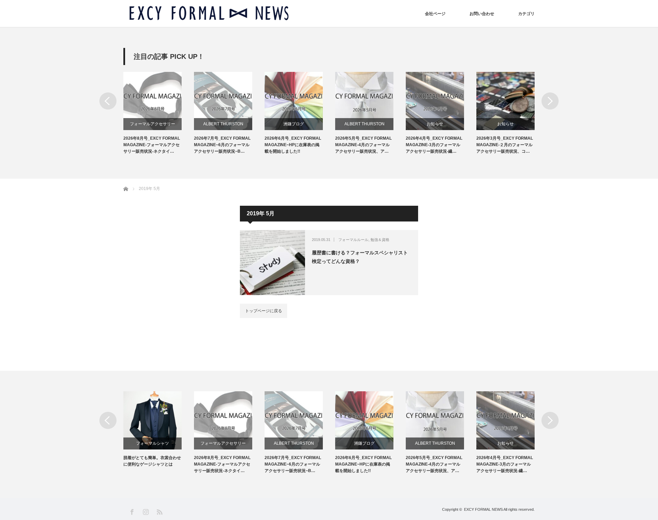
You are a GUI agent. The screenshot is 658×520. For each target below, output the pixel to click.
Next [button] (550, 101)
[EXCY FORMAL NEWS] (209, 13)
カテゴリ (526, 13)
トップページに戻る (263, 310)
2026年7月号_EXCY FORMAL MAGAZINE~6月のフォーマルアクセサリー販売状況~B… (222, 145)
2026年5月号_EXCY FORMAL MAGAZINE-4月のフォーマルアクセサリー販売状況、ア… (363, 145)
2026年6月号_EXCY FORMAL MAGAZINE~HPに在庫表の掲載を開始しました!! (293, 145)
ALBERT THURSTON (223, 124)
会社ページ (435, 13)
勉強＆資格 (379, 240)
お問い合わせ (482, 13)
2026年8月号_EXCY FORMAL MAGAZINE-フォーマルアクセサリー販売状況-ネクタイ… (151, 145)
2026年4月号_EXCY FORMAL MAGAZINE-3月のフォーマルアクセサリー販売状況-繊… (434, 145)
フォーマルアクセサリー (152, 124)
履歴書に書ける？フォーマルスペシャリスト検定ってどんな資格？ (360, 257)
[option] (158, 113)
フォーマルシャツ (152, 443)
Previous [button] (108, 101)
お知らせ (435, 124)
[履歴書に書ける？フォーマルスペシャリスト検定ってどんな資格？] (272, 262)
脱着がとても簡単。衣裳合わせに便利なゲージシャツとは (152, 461)
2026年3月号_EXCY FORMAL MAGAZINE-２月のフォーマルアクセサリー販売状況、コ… (504, 145)
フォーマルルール (353, 240)
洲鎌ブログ (293, 124)
